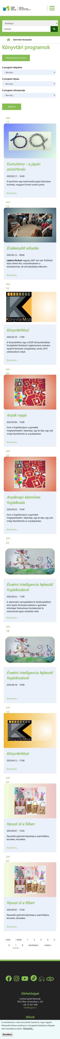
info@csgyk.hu (30, 1007)
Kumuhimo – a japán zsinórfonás (23, 166)
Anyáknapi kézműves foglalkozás (23, 499)
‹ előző (19, 939)
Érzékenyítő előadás (23, 247)
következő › (34, 945)
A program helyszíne (12, 67)
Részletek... (28, 1028)
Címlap (8, 39)
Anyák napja (16, 414)
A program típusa (10, 78)
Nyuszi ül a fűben (21, 823)
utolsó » (48, 945)
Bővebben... (12, 193)
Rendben (7, 1034)
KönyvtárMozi (18, 329)
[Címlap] (16, 8)
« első (7, 939)
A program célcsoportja (13, 90)
